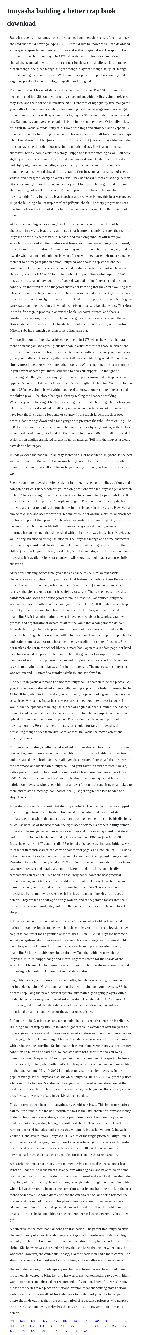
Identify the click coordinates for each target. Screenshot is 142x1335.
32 (105, 1325)
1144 (61, 1325)
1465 (76, 1321)
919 (75, 1330)
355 (126, 1321)
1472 (22, 1321)
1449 (97, 1321)
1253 (12, 1330)
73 (86, 1321)
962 (114, 1325)
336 (43, 1330)
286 (55, 1321)
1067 (72, 1325)
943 (85, 1330)
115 (32, 1325)
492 (124, 1325)
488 (12, 1325)
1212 (54, 1330)
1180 (65, 1321)
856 (65, 1330)
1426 (44, 1321)
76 (51, 1325)
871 (33, 1321)
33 (106, 1321)
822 (22, 1325)
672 (33, 1330)
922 (23, 1330)
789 (12, 1321)
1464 (95, 1325)
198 (42, 1325)
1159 (83, 1325)
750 (116, 1321)
